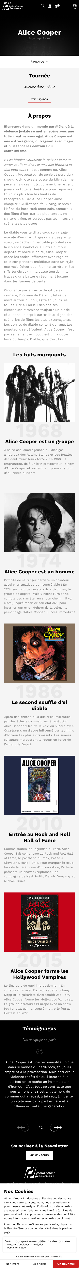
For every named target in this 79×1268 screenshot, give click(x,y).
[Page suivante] (62, 1127)
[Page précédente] (21, 1127)
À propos (38, 61)
